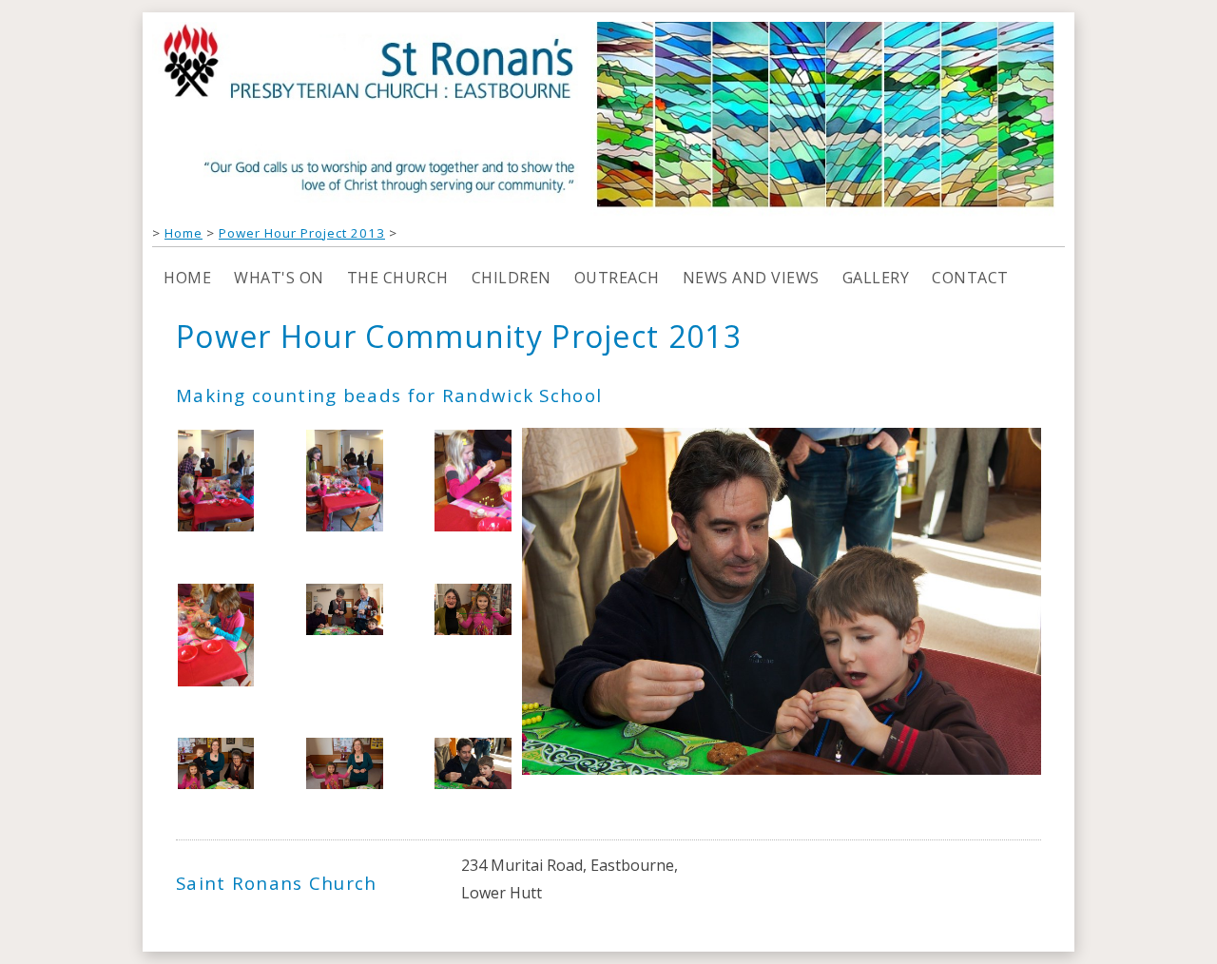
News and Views (751, 277)
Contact (970, 277)
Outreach (617, 277)
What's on (279, 277)
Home (183, 232)
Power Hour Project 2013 (302, 232)
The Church (398, 277)
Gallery (876, 277)
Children (511, 277)
